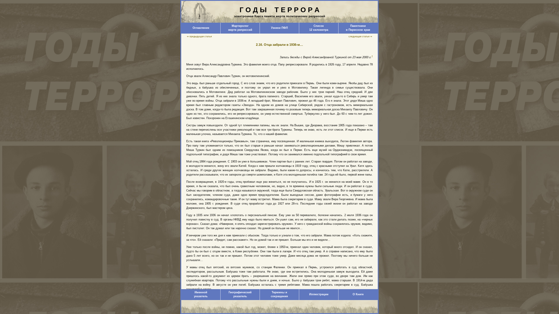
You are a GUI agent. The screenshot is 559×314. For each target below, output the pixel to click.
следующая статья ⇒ (360, 36)
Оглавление (201, 27)
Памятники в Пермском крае (358, 27)
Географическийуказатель (240, 294)
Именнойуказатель (201, 294)
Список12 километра (318, 27)
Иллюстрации (318, 294)
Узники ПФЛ (279, 27)
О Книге (358, 294)
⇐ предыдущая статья (199, 36)
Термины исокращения (279, 294)
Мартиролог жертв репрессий (240, 27)
